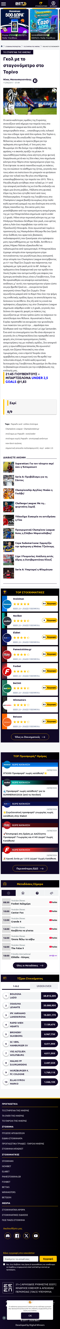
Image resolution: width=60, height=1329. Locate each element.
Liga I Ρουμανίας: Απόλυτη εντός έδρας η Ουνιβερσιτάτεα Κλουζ (34, 557)
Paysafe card (16, 424)
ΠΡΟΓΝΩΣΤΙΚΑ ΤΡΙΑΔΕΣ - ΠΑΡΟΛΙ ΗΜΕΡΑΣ (23, 1143)
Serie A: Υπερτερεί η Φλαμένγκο (34, 569)
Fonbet (17, 666)
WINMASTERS (8, 1192)
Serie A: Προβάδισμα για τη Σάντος (31, 478)
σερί (42, 448)
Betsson (17, 716)
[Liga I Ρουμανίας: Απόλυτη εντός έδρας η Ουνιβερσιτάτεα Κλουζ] (8, 559)
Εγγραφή (48, 1258)
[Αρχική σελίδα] (2, 46)
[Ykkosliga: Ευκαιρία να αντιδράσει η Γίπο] (8, 520)
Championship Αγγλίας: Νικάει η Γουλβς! (33, 491)
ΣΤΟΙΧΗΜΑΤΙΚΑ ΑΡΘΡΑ (13, 1209)
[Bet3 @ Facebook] (17, 1236)
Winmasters (19, 699)
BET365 (6, 1187)
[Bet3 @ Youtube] (36, 1236)
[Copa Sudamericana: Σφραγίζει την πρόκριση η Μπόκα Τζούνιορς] (8, 546)
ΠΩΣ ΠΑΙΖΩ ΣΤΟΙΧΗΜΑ (13, 1220)
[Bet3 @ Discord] (7, 1236)
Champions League (14, 428)
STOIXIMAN (7, 1161)
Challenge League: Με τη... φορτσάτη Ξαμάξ (30, 504)
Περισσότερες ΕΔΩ (27, 868)
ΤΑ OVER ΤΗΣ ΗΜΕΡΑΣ (13, 1115)
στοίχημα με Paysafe (15, 433)
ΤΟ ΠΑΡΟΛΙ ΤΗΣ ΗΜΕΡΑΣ (14, 1120)
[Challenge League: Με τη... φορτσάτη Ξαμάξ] (8, 506)
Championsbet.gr (31, 428)
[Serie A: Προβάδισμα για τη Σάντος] (8, 480)
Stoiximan (18, 598)
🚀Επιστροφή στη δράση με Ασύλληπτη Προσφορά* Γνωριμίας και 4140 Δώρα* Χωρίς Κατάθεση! (28, 837)
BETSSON (6, 1197)
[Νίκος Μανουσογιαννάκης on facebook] (35, 80)
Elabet (16, 632)
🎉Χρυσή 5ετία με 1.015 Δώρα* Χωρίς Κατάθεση (29, 858)
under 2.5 (49, 448)
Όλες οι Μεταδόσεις (28, 965)
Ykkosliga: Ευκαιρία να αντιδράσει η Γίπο (35, 518)
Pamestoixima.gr (22, 649)
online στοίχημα (30, 424)
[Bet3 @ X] (26, 1236)
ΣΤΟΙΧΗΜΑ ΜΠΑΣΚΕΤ (12, 1148)
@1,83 (21, 381)
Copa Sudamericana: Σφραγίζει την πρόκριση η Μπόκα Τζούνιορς (34, 544)
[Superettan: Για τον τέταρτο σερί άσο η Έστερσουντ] (8, 467)
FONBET (6, 1181)
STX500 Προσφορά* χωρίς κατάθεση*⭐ (25, 773)
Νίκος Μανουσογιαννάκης (17, 79)
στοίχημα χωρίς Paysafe (17, 438)
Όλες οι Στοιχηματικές (27, 736)
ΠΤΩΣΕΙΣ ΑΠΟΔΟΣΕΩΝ (13, 1133)
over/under (31, 433)
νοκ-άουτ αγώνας (14, 443)
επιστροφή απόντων (38, 438)
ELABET (6, 1171)
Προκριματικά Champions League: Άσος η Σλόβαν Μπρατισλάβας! (35, 531)
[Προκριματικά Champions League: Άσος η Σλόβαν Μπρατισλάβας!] (8, 533)
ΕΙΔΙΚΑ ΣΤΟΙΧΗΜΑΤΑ (12, 1138)
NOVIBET (6, 1166)
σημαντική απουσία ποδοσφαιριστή (22, 448)
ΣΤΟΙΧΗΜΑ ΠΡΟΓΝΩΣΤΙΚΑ (13, 46)
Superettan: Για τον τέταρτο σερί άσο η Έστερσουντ (34, 465)
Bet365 (17, 683)
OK (30, 1315)
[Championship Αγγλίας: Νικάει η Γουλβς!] (8, 493)
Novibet (17, 615)
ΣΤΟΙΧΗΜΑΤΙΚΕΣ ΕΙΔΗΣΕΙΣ (15, 1214)
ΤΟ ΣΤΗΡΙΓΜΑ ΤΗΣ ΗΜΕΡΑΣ (32, 46)
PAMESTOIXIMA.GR (11, 1176)
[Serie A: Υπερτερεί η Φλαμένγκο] (8, 573)
